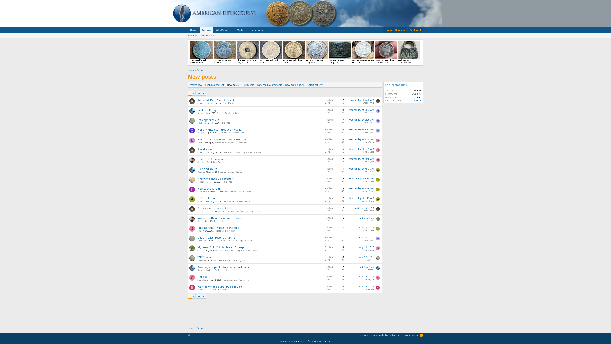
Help (407, 335)
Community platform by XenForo (305, 341)
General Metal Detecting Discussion (236, 240)
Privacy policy (396, 335)
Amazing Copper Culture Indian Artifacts (223, 267)
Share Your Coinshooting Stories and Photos (243, 152)
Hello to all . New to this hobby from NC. (222, 139)
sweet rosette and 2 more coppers (219, 218)
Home (193, 30)
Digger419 (202, 132)
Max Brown (369, 112)
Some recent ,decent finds (214, 208)
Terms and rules (380, 335)
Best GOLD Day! (207, 110)
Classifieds (228, 103)
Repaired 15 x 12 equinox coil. (216, 100)
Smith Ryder (368, 142)
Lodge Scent (202, 181)
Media (240, 30)
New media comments (269, 84)
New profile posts (294, 84)
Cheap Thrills (203, 103)
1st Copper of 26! (208, 120)
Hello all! (202, 277)
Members (257, 30)
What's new (223, 30)
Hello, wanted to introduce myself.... (220, 129)
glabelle (417, 100)
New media (248, 84)
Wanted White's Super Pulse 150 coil (220, 286)
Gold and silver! (207, 169)
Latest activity (315, 84)
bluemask (201, 289)
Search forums (207, 35)
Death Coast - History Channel (216, 237)
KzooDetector (203, 191)
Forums (206, 30)
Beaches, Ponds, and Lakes (228, 113)
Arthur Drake (368, 171)
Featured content (214, 84)
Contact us (365, 335)
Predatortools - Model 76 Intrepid (218, 227)
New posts (193, 35)
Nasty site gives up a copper (215, 178)
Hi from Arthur (206, 198)
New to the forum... (209, 188)
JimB (199, 230)
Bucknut (201, 113)
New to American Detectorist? (234, 132)
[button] (232, 30)
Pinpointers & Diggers (225, 230)
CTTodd (370, 220)
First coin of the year (210, 159)
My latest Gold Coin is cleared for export (222, 247)
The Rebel (201, 123)
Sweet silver (204, 149)
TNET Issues (205, 257)
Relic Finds (225, 123)
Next (200, 93)
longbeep (201, 142)
